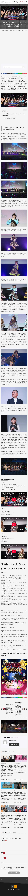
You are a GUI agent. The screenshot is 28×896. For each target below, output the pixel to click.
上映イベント (24, 782)
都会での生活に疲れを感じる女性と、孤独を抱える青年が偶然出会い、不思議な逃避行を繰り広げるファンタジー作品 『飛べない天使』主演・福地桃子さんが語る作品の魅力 (18, 709)
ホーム (11, 1)
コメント (3, 840)
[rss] (15, 886)
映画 (7, 30)
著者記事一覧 (14, 744)
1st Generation (5, 1)
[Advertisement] (14, 46)
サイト (2, 862)
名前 (2, 852)
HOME (3, 30)
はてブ (16, 73)
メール (2, 857)
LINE (20, 73)
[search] (23, 67)
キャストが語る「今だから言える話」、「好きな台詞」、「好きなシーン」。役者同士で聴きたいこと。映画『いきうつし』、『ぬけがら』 (20, 818)
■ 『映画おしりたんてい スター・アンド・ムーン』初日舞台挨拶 (13, 114)
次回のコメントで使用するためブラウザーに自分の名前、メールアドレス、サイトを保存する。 (14, 868)
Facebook (4, 73)
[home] (12, 886)
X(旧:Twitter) (11, 73)
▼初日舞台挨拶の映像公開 (9, 118)
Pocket (25, 73)
